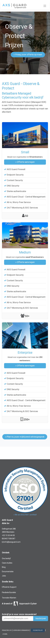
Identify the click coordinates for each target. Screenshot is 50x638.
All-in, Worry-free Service (19, 202)
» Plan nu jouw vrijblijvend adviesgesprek (24, 436)
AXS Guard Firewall (16, 169)
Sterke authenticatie (16, 191)
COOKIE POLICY (38, 630)
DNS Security (13, 185)
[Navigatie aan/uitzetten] (45, 6)
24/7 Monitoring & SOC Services (22, 207)
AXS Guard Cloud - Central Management (26, 196)
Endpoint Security (15, 174)
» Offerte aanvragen (25, 162)
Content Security (15, 180)
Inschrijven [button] (40, 618)
